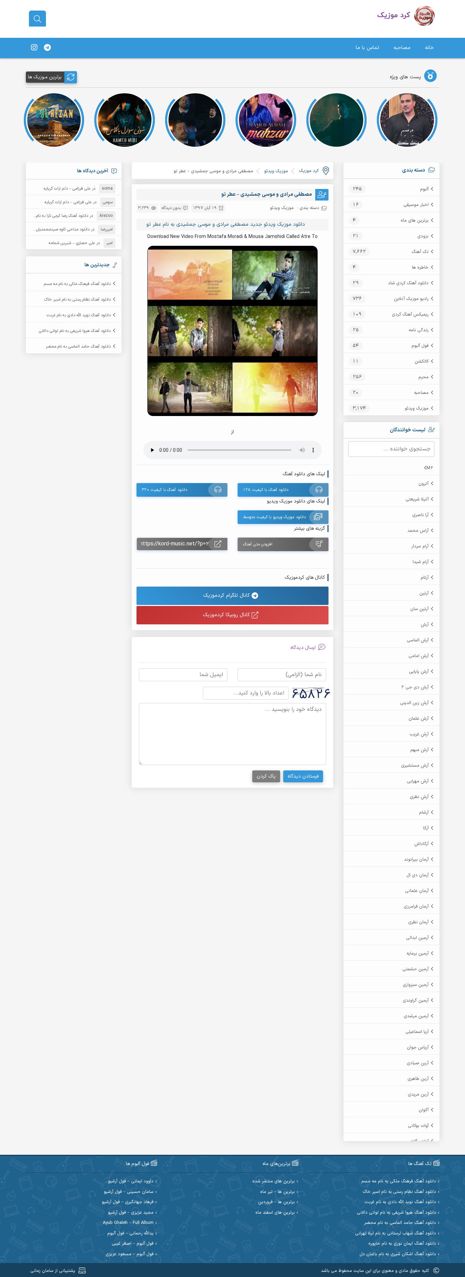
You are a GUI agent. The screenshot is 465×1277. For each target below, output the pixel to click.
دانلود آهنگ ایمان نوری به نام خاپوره (402, 1244)
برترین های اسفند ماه (275, 1213)
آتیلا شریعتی (417, 499)
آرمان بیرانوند (416, 859)
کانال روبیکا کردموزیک (227, 615)
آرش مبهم (419, 750)
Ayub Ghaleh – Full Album (128, 1223)
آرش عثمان (418, 718)
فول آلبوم (420, 345)
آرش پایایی (419, 671)
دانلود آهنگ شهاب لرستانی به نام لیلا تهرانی (395, 1233)
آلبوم (424, 189)
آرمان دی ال (417, 875)
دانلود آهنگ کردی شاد (408, 283)
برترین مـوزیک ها (45, 77)
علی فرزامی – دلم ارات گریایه (67, 189)
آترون (423, 483)
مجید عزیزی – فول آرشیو (131, 1213)
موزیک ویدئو (417, 408)
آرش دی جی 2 (415, 687)
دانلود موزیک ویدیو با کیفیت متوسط (274, 517)
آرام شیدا (421, 562)
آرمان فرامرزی (416, 906)
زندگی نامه (418, 330)
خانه (429, 48)
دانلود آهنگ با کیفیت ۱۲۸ (265, 490)
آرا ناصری (420, 515)
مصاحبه (402, 48)
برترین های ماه (415, 220)
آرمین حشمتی (415, 969)
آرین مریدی (418, 1094)
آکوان (424, 1110)
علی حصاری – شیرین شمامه (72, 243)
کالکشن (422, 361)
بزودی (423, 236)
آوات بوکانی (418, 1125)
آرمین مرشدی (416, 1016)
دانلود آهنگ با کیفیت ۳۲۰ (164, 490)
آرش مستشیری (415, 765)
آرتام (425, 577)
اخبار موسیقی (416, 205)
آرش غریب (419, 734)
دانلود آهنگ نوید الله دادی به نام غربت (79, 315)
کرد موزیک (309, 170)
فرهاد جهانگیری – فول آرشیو (128, 1202)
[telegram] (47, 48)
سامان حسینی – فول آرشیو (129, 1192)
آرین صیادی (418, 1063)
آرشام (424, 812)
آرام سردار (420, 546)
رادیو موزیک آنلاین (411, 299)
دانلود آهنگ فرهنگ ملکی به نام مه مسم (77, 284)
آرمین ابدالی (417, 938)
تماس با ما (367, 48)
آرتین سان (419, 609)
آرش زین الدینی (414, 703)
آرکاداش (421, 844)
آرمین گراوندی (416, 1000)
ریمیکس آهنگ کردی (410, 314)
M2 (430, 468)
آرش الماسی (418, 640)
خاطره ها (420, 267)
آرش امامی (418, 656)
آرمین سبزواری (416, 984)
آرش (425, 624)
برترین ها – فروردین (276, 1202)
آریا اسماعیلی (417, 1031)
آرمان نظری (418, 922)
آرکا (426, 828)
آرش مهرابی (418, 781)
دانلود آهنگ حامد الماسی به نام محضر (78, 347)
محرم (423, 377)
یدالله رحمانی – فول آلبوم (130, 1233)
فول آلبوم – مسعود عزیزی (130, 1254)
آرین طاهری (418, 1078)
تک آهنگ (420, 252)
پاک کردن (266, 776)
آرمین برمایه (417, 953)
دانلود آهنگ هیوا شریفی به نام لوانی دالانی (75, 331)
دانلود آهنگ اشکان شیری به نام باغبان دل (397, 1254)
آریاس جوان (418, 1047)
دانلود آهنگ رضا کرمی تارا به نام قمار (58, 216)
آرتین (424, 593)
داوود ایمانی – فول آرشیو (131, 1181)
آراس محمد (418, 530)
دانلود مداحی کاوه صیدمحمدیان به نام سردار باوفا (48, 229)
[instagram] (34, 48)
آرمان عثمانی (417, 891)
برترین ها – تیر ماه (277, 1192)
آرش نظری (419, 797)
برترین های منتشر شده (273, 1181)
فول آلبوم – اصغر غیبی (133, 1244)
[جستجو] (37, 19)
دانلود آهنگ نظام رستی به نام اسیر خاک (77, 300)
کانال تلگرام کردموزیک (227, 596)
